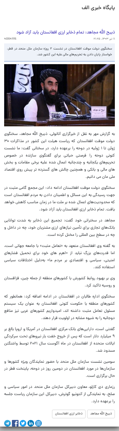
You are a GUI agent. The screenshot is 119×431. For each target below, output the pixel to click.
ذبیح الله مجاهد (101, 413)
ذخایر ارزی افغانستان (68, 413)
